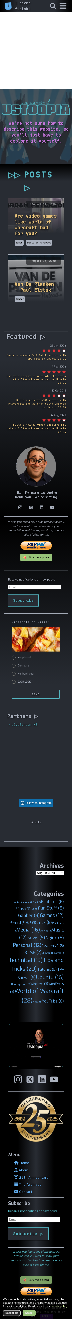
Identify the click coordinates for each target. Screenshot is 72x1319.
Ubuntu (50, 977)
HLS (31, 923)
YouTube (53, 1001)
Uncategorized (20, 984)
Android (27, 902)
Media (28, 929)
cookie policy (59, 1306)
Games (52, 915)
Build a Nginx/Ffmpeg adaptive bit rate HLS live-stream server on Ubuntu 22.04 (36, 428)
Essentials (11, 1312)
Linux (44, 922)
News (36, 938)
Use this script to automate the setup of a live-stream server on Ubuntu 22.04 (36, 379)
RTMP (32, 952)
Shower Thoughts (53, 952)
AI (17, 902)
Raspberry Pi (53, 946)
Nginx (55, 938)
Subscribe (23, 600)
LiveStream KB (24, 725)
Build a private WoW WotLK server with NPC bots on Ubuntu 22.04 (36, 356)
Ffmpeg (23, 908)
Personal (27, 945)
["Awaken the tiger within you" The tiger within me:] (21, 781)
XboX (37, 1001)
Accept (29, 1312)
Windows (39, 984)
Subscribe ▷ (28, 1233)
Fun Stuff (51, 908)
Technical (26, 960)
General (18, 923)
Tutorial (47, 969)
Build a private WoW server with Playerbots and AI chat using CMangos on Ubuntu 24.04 (37, 403)
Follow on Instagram (39, 802)
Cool (37, 902)
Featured (52, 901)
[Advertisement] (36, 50)
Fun (34, 908)
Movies (45, 930)
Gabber (29, 915)
